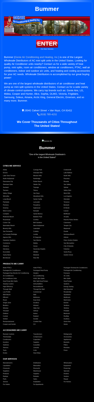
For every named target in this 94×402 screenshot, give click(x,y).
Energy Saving (68, 286)
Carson (66, 211)
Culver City (6, 222)
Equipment (67, 365)
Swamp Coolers (8, 284)
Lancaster (36, 202)
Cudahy (36, 231)
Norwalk (36, 211)
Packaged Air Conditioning (72, 270)
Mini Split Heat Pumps (40, 281)
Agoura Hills (7, 237)
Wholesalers (68, 363)
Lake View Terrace (9, 175)
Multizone (36, 297)
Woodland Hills (38, 196)
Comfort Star (37, 321)
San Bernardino (69, 243)
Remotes (67, 347)
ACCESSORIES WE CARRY (15, 330)
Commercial (37, 292)
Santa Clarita (37, 199)
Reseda (66, 181)
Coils (35, 350)
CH (34, 324)
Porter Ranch (37, 181)
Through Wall (7, 289)
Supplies (36, 342)
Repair (66, 379)
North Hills (67, 175)
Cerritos (36, 220)
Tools (4, 350)
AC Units (67, 276)
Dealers (66, 373)
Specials (66, 371)
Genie (66, 324)
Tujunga (36, 187)
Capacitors (37, 339)
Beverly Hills (7, 228)
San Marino (37, 240)
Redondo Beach (8, 217)
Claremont (67, 222)
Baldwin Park (37, 217)
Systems (66, 284)
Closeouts (6, 368)
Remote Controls (8, 334)
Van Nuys (36, 193)
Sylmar (66, 187)
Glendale (67, 199)
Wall (34, 294)
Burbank (66, 205)
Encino (5, 173)
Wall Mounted (68, 289)
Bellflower (67, 214)
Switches (6, 345)
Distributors (37, 363)
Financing (67, 368)
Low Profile (6, 292)
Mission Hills (37, 175)
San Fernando (7, 231)
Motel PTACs (7, 268)
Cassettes (36, 345)
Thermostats (7, 337)
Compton (6, 214)
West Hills (67, 193)
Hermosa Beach (69, 234)
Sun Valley (67, 184)
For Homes (67, 382)
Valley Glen (67, 190)
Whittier (35, 252)
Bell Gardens (37, 222)
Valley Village (7, 193)
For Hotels (6, 384)
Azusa (35, 246)
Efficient (5, 297)
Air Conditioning (38, 276)
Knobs (5, 353)
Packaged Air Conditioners (12, 270)
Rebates (36, 376)
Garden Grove (68, 255)
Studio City (37, 184)
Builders (5, 305)
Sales (35, 379)
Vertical (35, 311)
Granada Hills (37, 173)
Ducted (35, 319)
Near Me (36, 258)
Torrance (67, 202)
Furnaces (67, 273)
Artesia (66, 237)
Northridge (36, 178)
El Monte (67, 208)
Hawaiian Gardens (9, 240)
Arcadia (66, 217)
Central (5, 316)
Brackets (66, 342)
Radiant (36, 316)
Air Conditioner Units (10, 278)
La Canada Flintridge (10, 234)
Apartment (67, 294)
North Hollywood (8, 178)
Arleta (5, 170)
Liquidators (6, 365)
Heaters (36, 273)
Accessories (68, 337)
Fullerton (67, 249)
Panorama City (8, 181)
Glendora (6, 249)
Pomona (6, 205)
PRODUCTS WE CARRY (13, 264)
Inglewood (36, 208)
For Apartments (38, 384)
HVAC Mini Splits (39, 278)
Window (5, 308)
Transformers (37, 334)
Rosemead (6, 220)
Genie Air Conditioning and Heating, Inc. (36, 57)
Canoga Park (37, 170)
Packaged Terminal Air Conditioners (76, 268)
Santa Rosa (67, 252)
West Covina (7, 211)
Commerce (6, 243)
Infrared (35, 305)
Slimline (66, 308)
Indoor (35, 313)
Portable (66, 311)
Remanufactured (8, 321)
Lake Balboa (68, 173)
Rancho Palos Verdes (71, 220)
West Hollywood (38, 225)
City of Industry (68, 246)
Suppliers (6, 371)
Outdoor (5, 313)
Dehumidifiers (38, 284)
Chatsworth (67, 170)
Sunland (6, 187)
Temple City (67, 225)
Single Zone (7, 303)
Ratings (5, 376)
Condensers (7, 339)
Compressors (37, 337)
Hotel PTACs (37, 268)
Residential (67, 292)
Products (6, 373)
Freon (66, 350)
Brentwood (6, 258)
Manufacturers (7, 363)
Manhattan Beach (9, 225)
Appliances (67, 339)
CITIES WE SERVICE (12, 166)
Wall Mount (6, 294)
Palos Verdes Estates (71, 240)
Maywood (67, 228)
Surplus (66, 376)
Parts (4, 379)
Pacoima (67, 178)
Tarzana (5, 190)
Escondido (6, 252)
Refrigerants (68, 334)
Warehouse (37, 371)
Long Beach (7, 199)
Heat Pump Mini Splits (10, 281)
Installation (37, 382)
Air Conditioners (8, 276)
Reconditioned (38, 286)
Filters (66, 345)
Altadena (6, 246)
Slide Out (36, 308)
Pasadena (36, 205)
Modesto (36, 255)
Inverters (6, 342)
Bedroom (67, 313)
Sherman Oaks (8, 184)
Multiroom (67, 297)
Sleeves (5, 347)
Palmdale (6, 202)
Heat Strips (37, 353)
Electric (66, 303)
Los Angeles (68, 196)
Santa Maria (7, 255)
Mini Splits (67, 278)
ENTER (47, 43)
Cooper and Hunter (9, 324)
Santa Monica (37, 214)
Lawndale (36, 228)
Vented (5, 319)
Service (5, 382)
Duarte (66, 231)
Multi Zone (67, 300)
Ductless (36, 303)
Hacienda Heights (39, 249)
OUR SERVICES (10, 359)
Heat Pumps (68, 281)
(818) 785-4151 (48, 114)
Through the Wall (39, 289)
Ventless (66, 305)
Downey (5, 208)
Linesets (36, 347)
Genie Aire (67, 321)
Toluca (35, 190)
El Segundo (37, 237)
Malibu (35, 243)
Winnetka (6, 196)
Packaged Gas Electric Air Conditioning (16, 273)
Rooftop (66, 316)
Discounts (36, 368)
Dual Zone (36, 300)
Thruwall (6, 311)
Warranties (37, 365)
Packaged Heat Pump (40, 270)
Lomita (35, 234)
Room (5, 300)
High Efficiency (8, 286)
